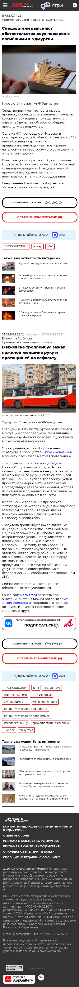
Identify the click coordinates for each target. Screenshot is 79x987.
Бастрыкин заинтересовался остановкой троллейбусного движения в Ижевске (43, 785)
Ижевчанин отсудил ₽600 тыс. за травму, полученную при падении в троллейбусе (43, 797)
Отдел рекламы (16, 835)
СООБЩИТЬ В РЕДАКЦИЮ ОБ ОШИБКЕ (31, 857)
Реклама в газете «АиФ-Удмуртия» (31, 841)
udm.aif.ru (28, 595)
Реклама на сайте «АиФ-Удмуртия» (32, 846)
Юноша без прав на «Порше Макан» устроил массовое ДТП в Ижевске (45, 748)
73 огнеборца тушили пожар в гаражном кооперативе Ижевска (42, 277)
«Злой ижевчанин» (57, 452)
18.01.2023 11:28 (11, 15)
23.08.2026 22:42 (13, 334)
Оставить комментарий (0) (39, 217)
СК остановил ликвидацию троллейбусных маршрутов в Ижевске (44, 773)
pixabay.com (10, 96)
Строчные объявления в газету (28, 851)
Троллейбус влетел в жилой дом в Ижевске (44, 758)
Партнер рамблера (36, 968)
